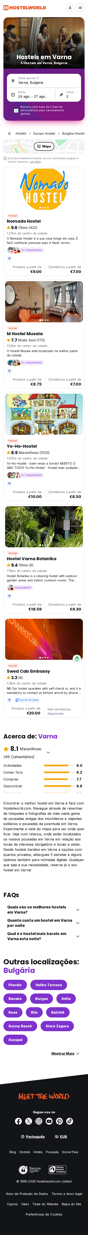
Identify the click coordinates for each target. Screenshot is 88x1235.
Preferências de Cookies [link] (44, 1214)
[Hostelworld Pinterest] (59, 1121)
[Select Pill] (70, 7)
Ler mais (35, 161)
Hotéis (38, 1152)
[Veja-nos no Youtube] (49, 1121)
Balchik (58, 1012)
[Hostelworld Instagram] (38, 1121)
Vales (25, 1204)
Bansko (15, 998)
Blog (13, 1152)
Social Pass (70, 1152)
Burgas (41, 998)
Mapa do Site (71, 1204)
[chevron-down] (48, 752)
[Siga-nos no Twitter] (28, 1121)
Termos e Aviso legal (66, 1194)
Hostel (13, 215)
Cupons (12, 1204)
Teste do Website (45, 1204)
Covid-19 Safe (29, 700)
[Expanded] (9, 133)
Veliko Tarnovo (48, 985)
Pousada (52, 1152)
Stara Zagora (57, 1026)
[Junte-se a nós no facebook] (18, 1121)
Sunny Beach (20, 1026)
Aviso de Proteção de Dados (27, 1194)
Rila (34, 1012)
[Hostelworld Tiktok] (69, 1121)
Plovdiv (15, 985)
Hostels (24, 1152)
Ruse (13, 1012)
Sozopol (15, 1040)
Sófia (66, 998)
